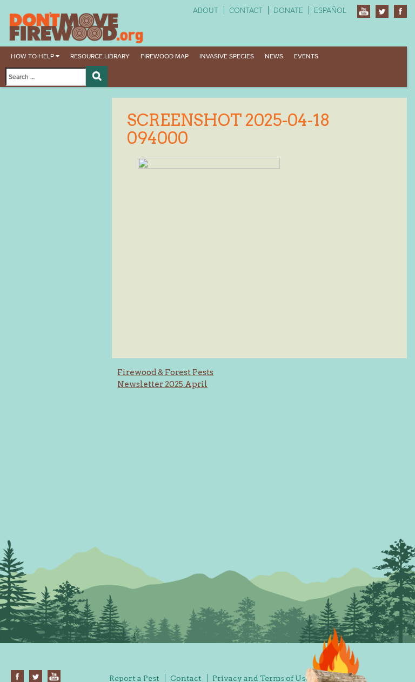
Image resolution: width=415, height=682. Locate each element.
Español (330, 10)
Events (306, 56)
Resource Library (100, 56)
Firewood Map (164, 56)
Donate (288, 10)
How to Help (33, 56)
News (274, 56)
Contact (246, 10)
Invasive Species (226, 56)
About (205, 10)
